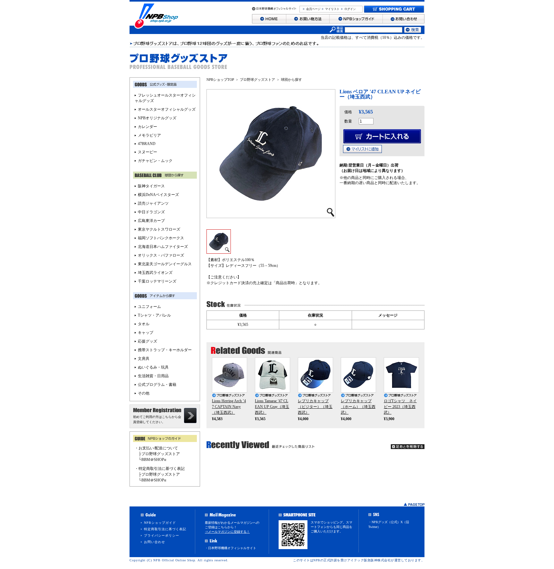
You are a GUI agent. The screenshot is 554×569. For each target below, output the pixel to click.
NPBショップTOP (220, 79)
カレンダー (147, 126)
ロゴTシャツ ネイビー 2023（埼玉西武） (400, 407)
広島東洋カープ (151, 220)
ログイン (350, 9)
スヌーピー (147, 152)
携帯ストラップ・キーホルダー (165, 350)
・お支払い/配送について (156, 448)
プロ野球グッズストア (257, 79)
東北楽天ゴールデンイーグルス (165, 264)
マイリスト (332, 9)
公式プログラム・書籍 (157, 384)
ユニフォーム (149, 306)
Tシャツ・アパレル (154, 315)
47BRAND (146, 143)
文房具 (143, 358)
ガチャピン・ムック (155, 160)
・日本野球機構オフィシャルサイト (230, 548)
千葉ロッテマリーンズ (157, 281)
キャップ (145, 332)
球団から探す (291, 79)
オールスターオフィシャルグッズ (167, 109)
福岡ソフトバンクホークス (161, 238)
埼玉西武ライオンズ (155, 272)
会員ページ (313, 9)
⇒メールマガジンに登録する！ (227, 531)
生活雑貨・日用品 (153, 376)
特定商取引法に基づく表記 (165, 529)
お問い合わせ (154, 542)
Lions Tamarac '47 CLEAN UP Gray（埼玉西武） (272, 407)
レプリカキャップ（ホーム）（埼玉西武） (358, 407)
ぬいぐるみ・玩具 (153, 367)
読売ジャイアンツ (153, 203)
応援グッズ (147, 341)
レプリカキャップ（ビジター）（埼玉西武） (315, 407)
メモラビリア (149, 135)
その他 (143, 393)
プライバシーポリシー (161, 535)
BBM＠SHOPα (153, 459)
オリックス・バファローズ (161, 255)
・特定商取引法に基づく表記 (160, 468)
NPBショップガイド (160, 522)
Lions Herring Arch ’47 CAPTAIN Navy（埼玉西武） (229, 407)
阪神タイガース (151, 186)
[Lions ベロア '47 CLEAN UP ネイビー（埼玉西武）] (219, 251)
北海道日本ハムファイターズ (163, 246)
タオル (143, 324)
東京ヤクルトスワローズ (159, 229)
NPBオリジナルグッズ (157, 118)
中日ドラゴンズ (151, 212)
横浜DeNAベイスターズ (158, 194)
